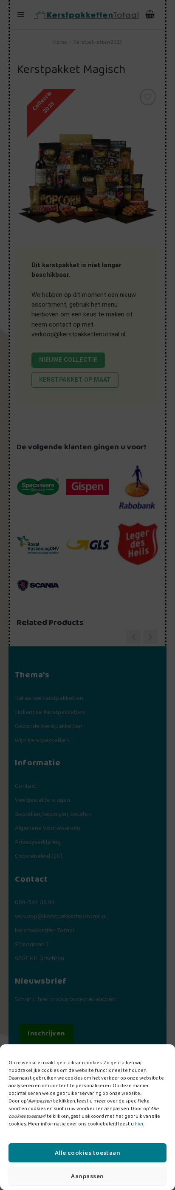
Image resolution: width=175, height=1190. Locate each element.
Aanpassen (87, 1176)
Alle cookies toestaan (87, 1153)
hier (139, 1124)
